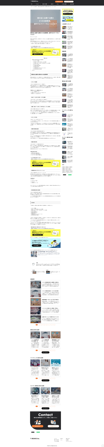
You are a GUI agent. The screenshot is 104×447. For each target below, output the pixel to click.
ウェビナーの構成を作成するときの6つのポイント (70, 157)
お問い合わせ (59, 1)
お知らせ (61, 438)
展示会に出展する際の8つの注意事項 (37, 59)
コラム (61, 439)
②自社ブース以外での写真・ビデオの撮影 (40, 61)
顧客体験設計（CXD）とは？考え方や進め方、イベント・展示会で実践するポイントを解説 (50, 299)
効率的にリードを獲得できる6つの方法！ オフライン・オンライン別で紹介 (56, 396)
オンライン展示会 (69, 169)
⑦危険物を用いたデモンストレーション (40, 67)
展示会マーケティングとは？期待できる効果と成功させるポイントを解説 (55, 368)
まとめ (33, 70)
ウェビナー (64, 172)
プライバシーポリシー (69, 441)
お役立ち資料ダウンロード (69, 1)
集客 (63, 168)
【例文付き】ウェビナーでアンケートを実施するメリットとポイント (70, 129)
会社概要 (67, 439)
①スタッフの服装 (36, 60)
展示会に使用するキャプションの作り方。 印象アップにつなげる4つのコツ (70, 28)
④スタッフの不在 (36, 64)
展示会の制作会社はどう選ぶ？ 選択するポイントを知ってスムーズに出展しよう (45, 396)
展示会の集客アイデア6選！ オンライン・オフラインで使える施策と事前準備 (35, 396)
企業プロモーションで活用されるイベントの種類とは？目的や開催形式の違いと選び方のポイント (50, 317)
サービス (55, 438)
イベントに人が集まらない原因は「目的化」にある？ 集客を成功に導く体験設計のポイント (50, 308)
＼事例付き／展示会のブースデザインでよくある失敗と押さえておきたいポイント (42, 47)
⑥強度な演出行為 (36, 66)
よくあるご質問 (56, 441)
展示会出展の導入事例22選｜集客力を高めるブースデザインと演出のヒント (70, 106)
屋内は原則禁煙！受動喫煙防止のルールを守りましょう (47, 138)
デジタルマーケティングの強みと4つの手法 (70, 133)
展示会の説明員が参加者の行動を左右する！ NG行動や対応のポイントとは (70, 32)
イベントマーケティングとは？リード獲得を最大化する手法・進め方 (35, 368)
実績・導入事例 (56, 439)
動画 (63, 169)
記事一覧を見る (45, 352)
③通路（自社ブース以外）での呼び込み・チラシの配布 (42, 63)
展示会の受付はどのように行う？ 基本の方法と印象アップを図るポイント (70, 47)
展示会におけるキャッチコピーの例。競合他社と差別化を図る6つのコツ (45, 368)
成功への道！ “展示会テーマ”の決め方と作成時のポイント (70, 161)
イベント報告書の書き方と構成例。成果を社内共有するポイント (50, 282)
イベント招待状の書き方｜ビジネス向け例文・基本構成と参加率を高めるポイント (50, 291)
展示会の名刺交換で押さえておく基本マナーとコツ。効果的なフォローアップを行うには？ (70, 38)
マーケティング (70, 172)
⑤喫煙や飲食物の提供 (37, 65)
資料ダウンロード (54, 426)
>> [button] (54, 324)
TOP (31, 6)
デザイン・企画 (68, 168)
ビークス (32, 222)
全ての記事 (35, 6)
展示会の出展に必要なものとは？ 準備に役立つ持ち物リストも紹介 (70, 42)
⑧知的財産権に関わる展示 (38, 68)
